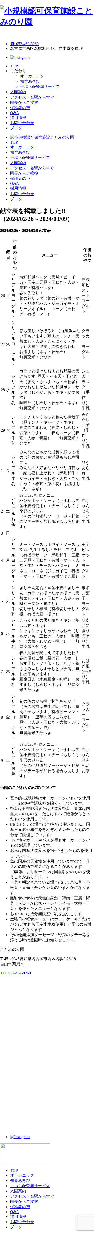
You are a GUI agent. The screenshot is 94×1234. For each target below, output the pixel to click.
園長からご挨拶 (24, 102)
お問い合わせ (22, 123)
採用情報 (18, 117)
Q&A (14, 113)
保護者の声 (20, 108)
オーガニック (32, 76)
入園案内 (18, 92)
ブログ (16, 128)
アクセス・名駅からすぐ (32, 97)
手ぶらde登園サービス (40, 86)
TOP (14, 66)
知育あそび (30, 81)
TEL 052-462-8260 (15, 973)
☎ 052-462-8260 (24, 44)
